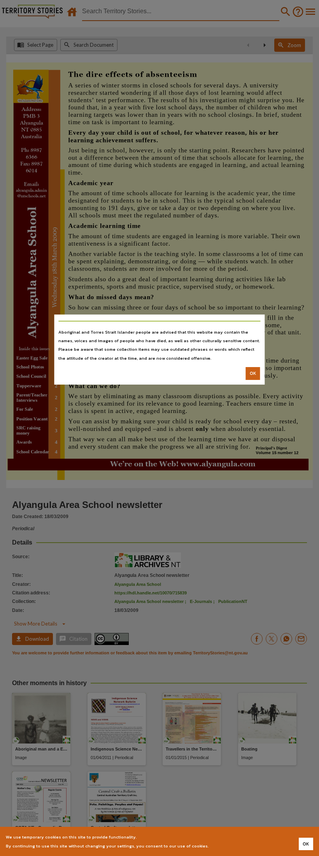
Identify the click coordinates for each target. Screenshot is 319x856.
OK (253, 373)
